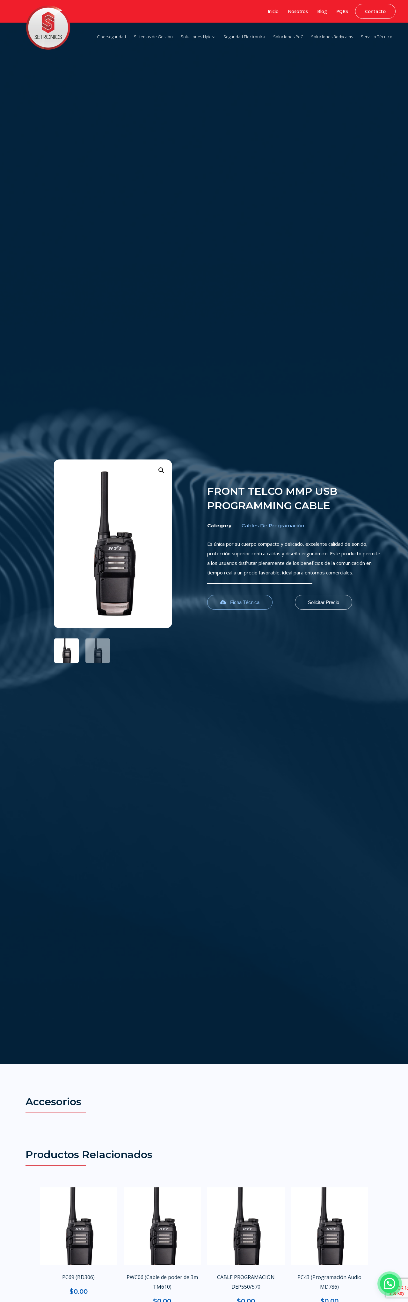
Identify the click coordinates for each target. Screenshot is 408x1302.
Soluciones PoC (288, 36)
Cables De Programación (273, 526)
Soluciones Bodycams (332, 36)
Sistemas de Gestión (153, 36)
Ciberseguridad (111, 36)
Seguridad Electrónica (244, 36)
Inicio (273, 11)
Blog (322, 11)
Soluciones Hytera (198, 36)
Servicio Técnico (376, 36)
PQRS (342, 11)
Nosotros (298, 11)
